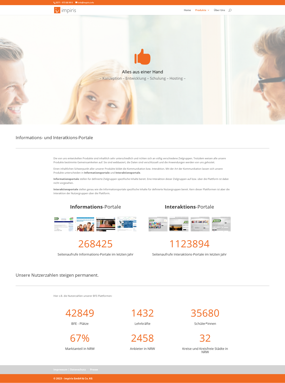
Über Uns (219, 10)
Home (187, 10)
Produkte (200, 10)
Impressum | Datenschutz (69, 369)
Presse (94, 369)
